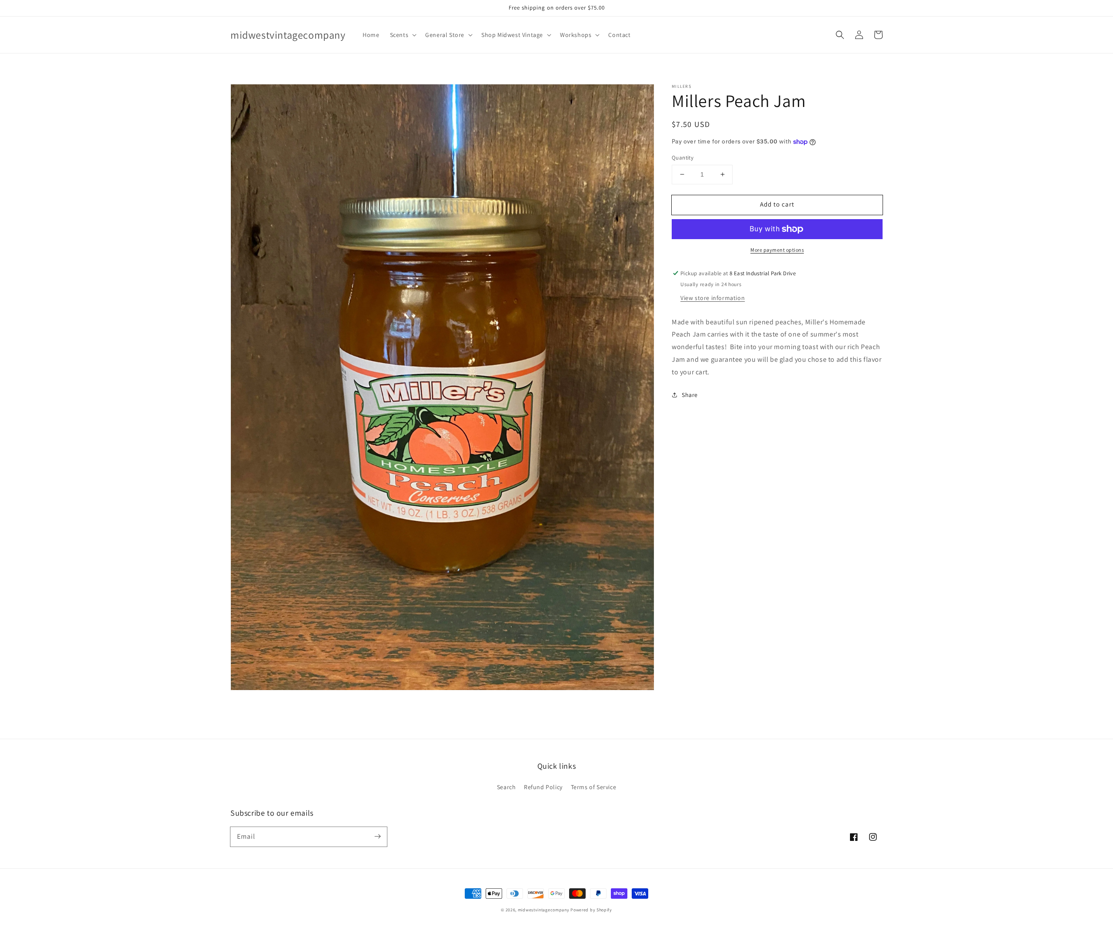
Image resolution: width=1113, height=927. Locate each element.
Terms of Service (593, 787)
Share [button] (690, 394)
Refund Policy (543, 787)
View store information (712, 297)
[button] (402, 35)
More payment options (777, 250)
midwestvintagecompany (544, 910)
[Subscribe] (377, 836)
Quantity (682, 157)
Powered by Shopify (591, 910)
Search (506, 787)
